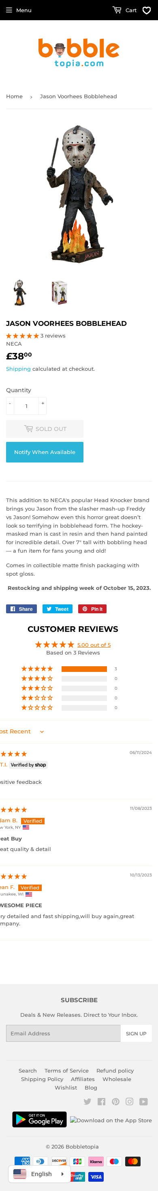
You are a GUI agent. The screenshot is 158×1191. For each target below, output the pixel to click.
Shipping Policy (42, 1079)
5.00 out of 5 (94, 645)
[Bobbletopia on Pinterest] (115, 1103)
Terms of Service (67, 1070)
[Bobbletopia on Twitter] (87, 1103)
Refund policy (115, 1070)
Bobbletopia (82, 1146)
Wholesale (116, 1079)
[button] (23, 335)
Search (28, 1070)
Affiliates (83, 1079)
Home (14, 96)
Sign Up (136, 1034)
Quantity (18, 390)
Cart (130, 10)
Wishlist (66, 1087)
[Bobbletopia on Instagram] (130, 1103)
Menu (24, 10)
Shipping (18, 368)
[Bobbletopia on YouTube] (143, 1103)
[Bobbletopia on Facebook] (101, 1103)
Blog (91, 1087)
